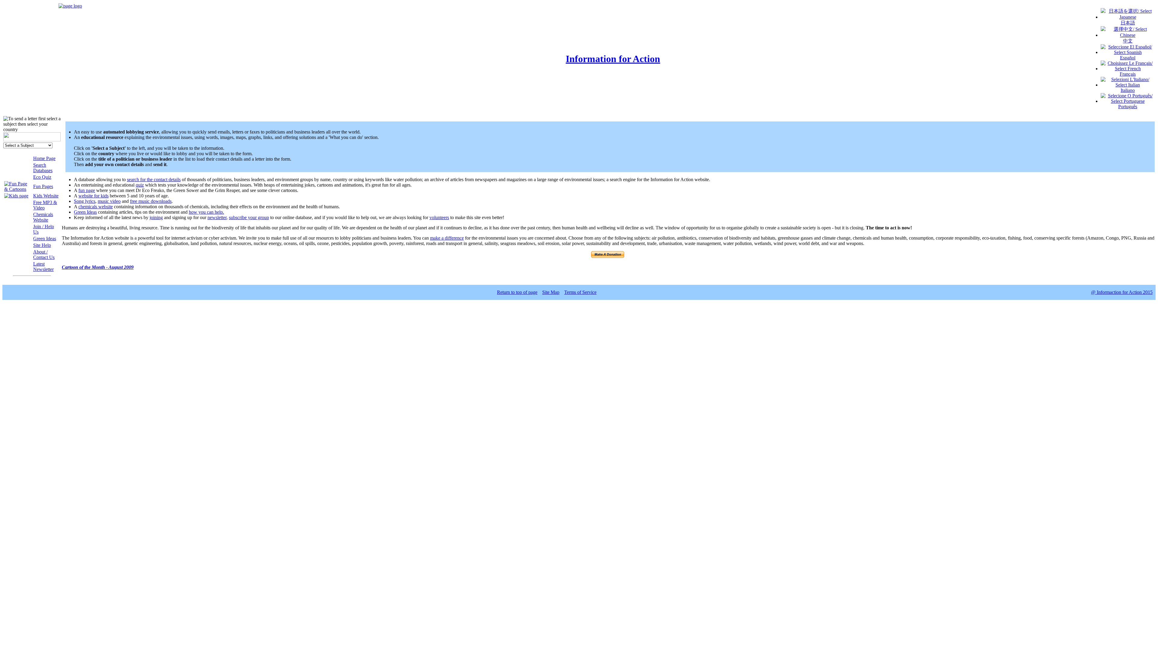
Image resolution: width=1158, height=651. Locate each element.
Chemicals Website (43, 217)
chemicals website (95, 206)
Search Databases (42, 167)
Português (1127, 106)
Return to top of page (517, 292)
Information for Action (613, 58)
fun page (86, 190)
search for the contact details (154, 179)
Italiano (1128, 90)
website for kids (93, 195)
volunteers (439, 217)
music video (109, 201)
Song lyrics (84, 201)
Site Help (42, 245)
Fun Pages (43, 186)
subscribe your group (249, 217)
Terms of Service (580, 292)
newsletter (216, 217)
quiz (140, 184)
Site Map (550, 292)
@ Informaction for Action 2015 (1122, 292)
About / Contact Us (44, 254)
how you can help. (206, 212)
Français (1128, 74)
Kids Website (46, 195)
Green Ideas (44, 238)
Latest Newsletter (43, 266)
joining (156, 217)
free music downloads (151, 201)
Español (1127, 57)
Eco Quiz (42, 177)
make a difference (447, 238)
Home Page (44, 158)
